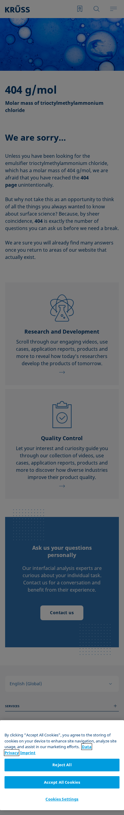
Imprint (28, 752)
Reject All (61, 764)
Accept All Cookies (62, 782)
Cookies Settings (61, 799)
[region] (62, 765)
